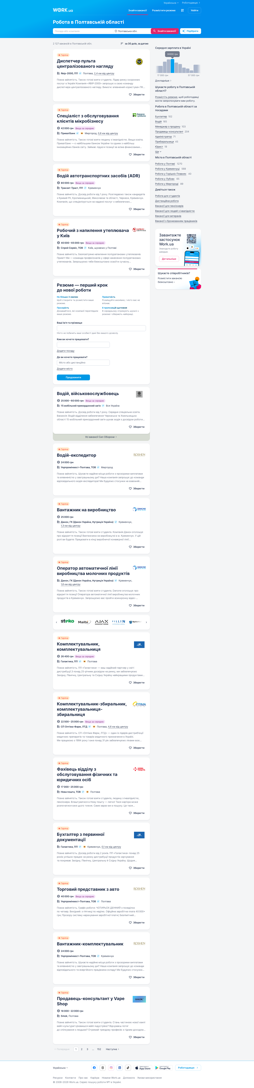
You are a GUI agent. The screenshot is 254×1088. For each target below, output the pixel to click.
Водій (158, 121)
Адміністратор (163, 136)
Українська (59, 1067)
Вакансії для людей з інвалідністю (175, 211)
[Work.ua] (63, 10)
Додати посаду (65, 350)
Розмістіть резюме (166, 97)
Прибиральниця (164, 141)
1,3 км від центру (70, 525)
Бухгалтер (161, 116)
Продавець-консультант (169, 131)
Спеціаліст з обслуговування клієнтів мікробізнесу (88, 118)
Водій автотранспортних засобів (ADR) (98, 175)
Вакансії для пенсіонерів (169, 206)
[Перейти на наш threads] (103, 1068)
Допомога (129, 1077)
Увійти (194, 10)
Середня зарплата (173, 47)
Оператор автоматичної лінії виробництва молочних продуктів (93, 571)
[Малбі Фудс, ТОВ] (84, 622)
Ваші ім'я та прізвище (69, 322)
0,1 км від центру (111, 846)
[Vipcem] (135, 622)
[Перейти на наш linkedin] (120, 1068)
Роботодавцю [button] (186, 1067)
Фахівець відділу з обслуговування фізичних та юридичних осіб (87, 774)
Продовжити (73, 377)
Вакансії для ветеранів (168, 216)
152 (99, 1049)
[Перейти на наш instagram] (111, 1068)
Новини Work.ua (111, 1077)
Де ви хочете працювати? (72, 357)
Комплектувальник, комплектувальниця (79, 646)
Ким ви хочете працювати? (73, 339)
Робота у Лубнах (164, 178)
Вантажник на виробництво (86, 509)
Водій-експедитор (76, 455)
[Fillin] (118, 622)
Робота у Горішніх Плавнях (170, 173)
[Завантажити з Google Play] (163, 1068)
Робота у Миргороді (166, 183)
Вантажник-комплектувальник (90, 943)
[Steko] (67, 622)
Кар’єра (94, 1077)
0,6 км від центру (108, 133)
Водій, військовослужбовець (88, 393)
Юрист (159, 146)
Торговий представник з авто (88, 889)
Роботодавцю (190, 2)
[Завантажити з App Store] (143, 1068)
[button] (182, 10)
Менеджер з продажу (167, 126)
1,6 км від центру (70, 584)
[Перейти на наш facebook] (94, 1068)
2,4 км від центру (104, 73)
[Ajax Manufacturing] (101, 622)
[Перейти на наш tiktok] (128, 1068)
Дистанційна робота (167, 201)
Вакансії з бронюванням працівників (176, 221)
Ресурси (58, 1077)
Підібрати (192, 31)
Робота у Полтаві (165, 163)
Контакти (70, 1077)
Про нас (83, 1077)
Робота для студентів (167, 195)
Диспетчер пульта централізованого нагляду (85, 63)
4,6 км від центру (118, 726)
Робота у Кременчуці (167, 168)
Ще (157, 151)
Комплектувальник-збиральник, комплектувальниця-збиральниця (92, 709)
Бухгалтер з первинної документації (80, 837)
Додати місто (65, 368)
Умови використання (149, 1077)
